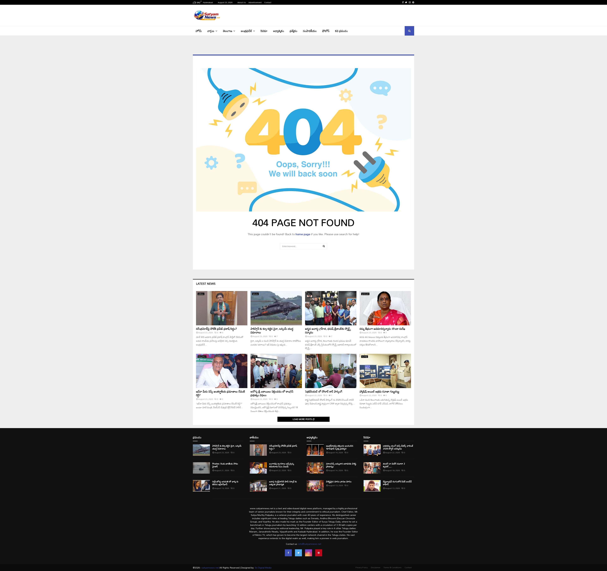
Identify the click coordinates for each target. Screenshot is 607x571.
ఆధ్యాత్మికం (278, 31)
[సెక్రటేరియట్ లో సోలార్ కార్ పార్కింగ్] (330, 371)
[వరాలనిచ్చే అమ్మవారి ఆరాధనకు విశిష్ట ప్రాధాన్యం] (315, 468)
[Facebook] (288, 552)
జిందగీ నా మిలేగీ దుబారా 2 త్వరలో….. (394, 465)
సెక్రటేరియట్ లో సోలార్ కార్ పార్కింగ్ (323, 391)
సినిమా (264, 31)
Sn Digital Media (262, 567)
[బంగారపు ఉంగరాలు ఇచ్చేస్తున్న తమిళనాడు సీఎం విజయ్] (258, 468)
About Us (241, 2)
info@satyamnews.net (309, 544)
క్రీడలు (309, 294)
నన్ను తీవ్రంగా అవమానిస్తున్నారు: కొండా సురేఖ (382, 329)
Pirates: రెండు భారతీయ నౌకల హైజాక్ (225, 465)
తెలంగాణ (227, 31)
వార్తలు (210, 31)
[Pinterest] (318, 552)
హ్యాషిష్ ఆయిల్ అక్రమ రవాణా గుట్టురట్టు (379, 391)
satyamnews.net (210, 567)
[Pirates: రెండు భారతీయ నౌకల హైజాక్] (201, 468)
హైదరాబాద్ (365, 294)
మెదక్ (255, 356)
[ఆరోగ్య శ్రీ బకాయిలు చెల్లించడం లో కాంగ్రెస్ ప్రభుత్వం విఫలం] (276, 371)
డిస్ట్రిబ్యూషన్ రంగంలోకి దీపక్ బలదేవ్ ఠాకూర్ (397, 482)
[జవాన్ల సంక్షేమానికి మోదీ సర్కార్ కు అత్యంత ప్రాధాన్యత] (258, 485)
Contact (267, 2)
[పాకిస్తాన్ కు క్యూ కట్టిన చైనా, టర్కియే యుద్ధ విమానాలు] (276, 308)
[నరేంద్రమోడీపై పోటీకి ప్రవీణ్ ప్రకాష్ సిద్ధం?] (221, 308)
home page (303, 234)
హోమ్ (199, 31)
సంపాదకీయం (310, 31)
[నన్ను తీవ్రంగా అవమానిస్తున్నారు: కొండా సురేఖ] (385, 308)
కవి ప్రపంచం (341, 31)
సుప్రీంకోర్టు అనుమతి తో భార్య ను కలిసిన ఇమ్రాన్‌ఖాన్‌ (225, 482)
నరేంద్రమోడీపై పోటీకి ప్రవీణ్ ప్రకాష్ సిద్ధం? (216, 329)
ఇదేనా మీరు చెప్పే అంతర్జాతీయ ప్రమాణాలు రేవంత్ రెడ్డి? (220, 393)
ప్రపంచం (255, 294)
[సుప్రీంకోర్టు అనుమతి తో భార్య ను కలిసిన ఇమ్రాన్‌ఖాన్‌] (201, 485)
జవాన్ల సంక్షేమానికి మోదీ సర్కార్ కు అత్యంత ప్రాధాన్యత (283, 482)
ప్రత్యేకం (293, 31)
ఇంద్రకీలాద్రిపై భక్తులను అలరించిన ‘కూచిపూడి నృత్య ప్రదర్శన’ (339, 447)
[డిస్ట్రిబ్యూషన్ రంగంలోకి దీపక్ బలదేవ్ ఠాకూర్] (372, 485)
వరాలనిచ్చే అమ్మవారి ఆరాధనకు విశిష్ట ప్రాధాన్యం (341, 465)
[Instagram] (308, 552)
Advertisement (255, 2)
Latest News (205, 283)
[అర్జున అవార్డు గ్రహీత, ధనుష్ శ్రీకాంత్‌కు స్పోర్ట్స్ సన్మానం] (330, 308)
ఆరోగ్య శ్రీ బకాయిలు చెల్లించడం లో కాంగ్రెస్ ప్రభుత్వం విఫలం (272, 393)
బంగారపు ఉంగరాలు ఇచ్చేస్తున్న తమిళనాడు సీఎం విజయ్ (281, 465)
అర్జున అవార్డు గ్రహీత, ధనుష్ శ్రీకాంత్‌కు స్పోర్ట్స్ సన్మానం (328, 330)
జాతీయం (201, 294)
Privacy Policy (362, 567)
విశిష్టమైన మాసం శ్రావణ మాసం (339, 481)
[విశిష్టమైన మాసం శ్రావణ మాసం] (315, 485)
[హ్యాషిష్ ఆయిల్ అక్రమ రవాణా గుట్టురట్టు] (385, 371)
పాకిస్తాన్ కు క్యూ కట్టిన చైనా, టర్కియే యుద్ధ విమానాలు (272, 330)
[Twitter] (298, 552)
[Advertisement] (356, 15)
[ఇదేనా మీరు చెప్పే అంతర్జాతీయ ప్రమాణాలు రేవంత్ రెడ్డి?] (221, 371)
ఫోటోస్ (325, 31)
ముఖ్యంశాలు (202, 356)
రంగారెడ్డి (364, 356)
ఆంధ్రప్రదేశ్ (246, 31)
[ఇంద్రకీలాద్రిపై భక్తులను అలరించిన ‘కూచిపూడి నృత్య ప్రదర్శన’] (315, 450)
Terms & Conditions (392, 567)
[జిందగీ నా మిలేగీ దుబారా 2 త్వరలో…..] (372, 468)
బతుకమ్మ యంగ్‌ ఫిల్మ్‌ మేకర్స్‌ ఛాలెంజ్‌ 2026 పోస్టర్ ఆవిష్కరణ (398, 447)
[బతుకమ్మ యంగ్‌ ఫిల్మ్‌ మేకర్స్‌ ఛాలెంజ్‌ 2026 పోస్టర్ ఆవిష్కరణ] (372, 450)
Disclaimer (375, 567)
